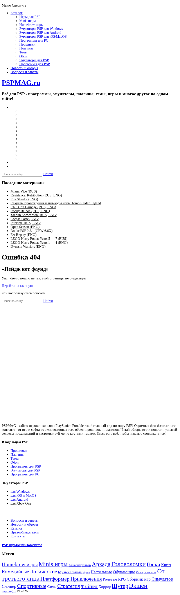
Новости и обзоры (24, 68)
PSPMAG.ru (21, 83)
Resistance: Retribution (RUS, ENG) (36, 195)
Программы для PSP (34, 64)
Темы (23, 52)
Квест (166, 564)
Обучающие (124, 571)
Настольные (101, 572)
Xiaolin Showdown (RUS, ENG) (34, 215)
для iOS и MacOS (23, 495)
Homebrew (33, 545)
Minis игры (27, 21)
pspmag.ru (9, 591)
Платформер (55, 579)
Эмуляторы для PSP (34, 60)
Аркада (101, 564)
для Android (19, 499)
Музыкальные (70, 572)
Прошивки (27, 44)
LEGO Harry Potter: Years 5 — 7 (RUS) (39, 238)
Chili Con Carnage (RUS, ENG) (33, 207)
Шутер (120, 586)
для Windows (20, 491)
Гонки (153, 564)
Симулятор (162, 579)
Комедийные (15, 571)
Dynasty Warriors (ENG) (28, 246)
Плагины (26, 48)
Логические (43, 571)
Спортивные (31, 586)
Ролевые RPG (114, 579)
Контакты (18, 536)
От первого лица (146, 572)
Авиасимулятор (79, 565)
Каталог (17, 13)
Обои (23, 56)
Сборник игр (139, 579)
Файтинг (89, 586)
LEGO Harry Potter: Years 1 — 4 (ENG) (39, 242)
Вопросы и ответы (24, 72)
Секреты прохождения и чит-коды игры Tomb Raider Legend (56, 203)
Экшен (138, 585)
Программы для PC (33, 40)
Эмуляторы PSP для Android (40, 32)
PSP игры (9, 545)
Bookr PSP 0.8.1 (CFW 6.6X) (31, 231)
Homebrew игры (31, 24)
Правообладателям (25, 532)
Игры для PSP (29, 17)
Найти (48, 174)
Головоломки (128, 564)
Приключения (86, 579)
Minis (21, 545)
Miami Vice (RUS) (24, 191)
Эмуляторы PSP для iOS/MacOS (43, 36)
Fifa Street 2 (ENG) (24, 199)
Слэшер (9, 586)
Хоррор (105, 586)
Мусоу (86, 572)
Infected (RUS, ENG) (26, 223)
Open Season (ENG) (25, 227)
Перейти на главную (17, 286)
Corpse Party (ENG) (25, 219)
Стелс (51, 586)
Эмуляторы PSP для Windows (41, 28)
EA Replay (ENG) (23, 235)
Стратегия (68, 586)
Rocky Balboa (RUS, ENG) (30, 211)
